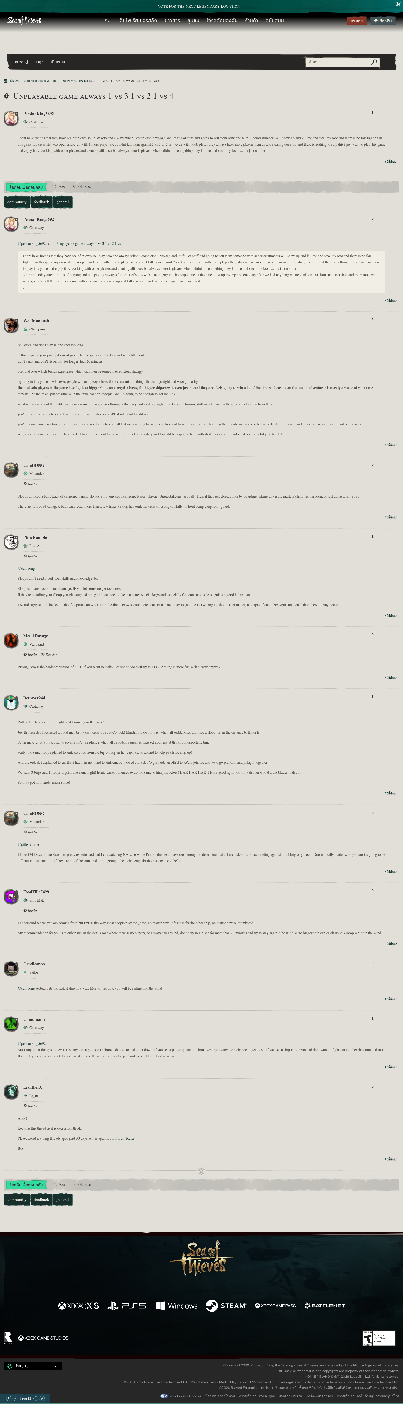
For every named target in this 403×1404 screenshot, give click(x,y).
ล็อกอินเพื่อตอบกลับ (26, 187)
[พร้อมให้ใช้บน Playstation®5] (128, 1307)
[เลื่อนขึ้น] (14, 1398)
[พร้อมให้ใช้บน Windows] (177, 1307)
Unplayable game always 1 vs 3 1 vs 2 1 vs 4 (90, 243)
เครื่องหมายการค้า (320, 1396)
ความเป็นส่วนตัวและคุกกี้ (257, 1396)
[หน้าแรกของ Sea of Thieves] (25, 20)
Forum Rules (125, 1138)
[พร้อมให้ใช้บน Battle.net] (324, 1307)
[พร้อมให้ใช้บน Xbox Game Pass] (275, 1307)
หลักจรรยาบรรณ (291, 1396)
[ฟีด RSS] (6, 81)
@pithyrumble (28, 844)
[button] (33, 1366)
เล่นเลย (357, 21)
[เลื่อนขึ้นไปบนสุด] (8, 1398)
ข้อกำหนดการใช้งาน (220, 1396)
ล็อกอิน (386, 21)
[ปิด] (398, 4)
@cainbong (26, 568)
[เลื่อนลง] (35, 1398)
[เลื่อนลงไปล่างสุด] (42, 1398)
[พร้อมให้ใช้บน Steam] (226, 1307)
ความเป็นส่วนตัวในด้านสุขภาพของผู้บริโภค (368, 1396)
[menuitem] (107, 20)
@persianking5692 (32, 243)
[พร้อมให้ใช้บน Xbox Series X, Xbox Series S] (78, 1307)
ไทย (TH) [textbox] (22, 1366)
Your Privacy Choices (185, 1396)
